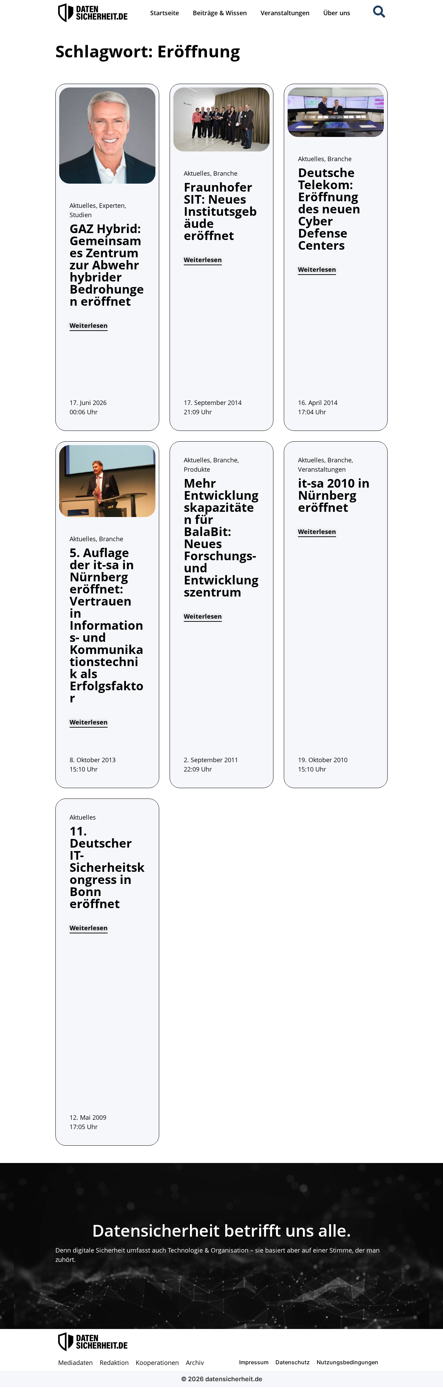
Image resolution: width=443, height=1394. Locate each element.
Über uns (336, 12)
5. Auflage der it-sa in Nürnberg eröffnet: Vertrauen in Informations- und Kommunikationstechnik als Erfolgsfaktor (107, 625)
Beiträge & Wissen (220, 12)
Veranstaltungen (285, 12)
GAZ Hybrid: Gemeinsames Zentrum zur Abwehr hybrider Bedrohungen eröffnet (107, 264)
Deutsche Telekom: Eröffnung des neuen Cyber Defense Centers (329, 208)
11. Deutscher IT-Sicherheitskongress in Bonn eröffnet (107, 867)
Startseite (164, 12)
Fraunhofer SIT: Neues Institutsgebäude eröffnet (220, 211)
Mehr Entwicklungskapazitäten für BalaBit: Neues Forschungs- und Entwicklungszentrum (221, 537)
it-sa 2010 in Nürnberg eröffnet (334, 495)
